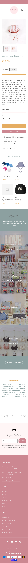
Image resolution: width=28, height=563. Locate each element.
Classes (4, 497)
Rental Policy (6, 529)
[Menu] (2, 10)
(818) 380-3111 (6, 477)
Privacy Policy (6, 523)
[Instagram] (20, 541)
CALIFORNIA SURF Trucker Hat (20, 200)
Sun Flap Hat (6, 177)
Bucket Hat (18, 177)
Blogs (3, 507)
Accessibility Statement (14, 553)
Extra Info (5, 110)
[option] (4, 416)
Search (4, 494)
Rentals (4, 504)
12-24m (5, 69)
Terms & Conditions (8, 520)
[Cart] (25, 10)
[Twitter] (7, 541)
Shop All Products (14, 363)
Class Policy (5, 526)
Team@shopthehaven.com (11, 481)
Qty (3, 115)
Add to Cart (14, 126)
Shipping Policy (7, 533)
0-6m (13, 69)
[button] (4, 416)
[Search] (22, 10)
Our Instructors (7, 501)
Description (6, 77)
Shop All (4, 491)
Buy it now (14, 131)
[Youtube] (16, 541)
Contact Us (5, 517)
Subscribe (22, 441)
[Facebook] (12, 541)
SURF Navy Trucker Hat (7, 200)
